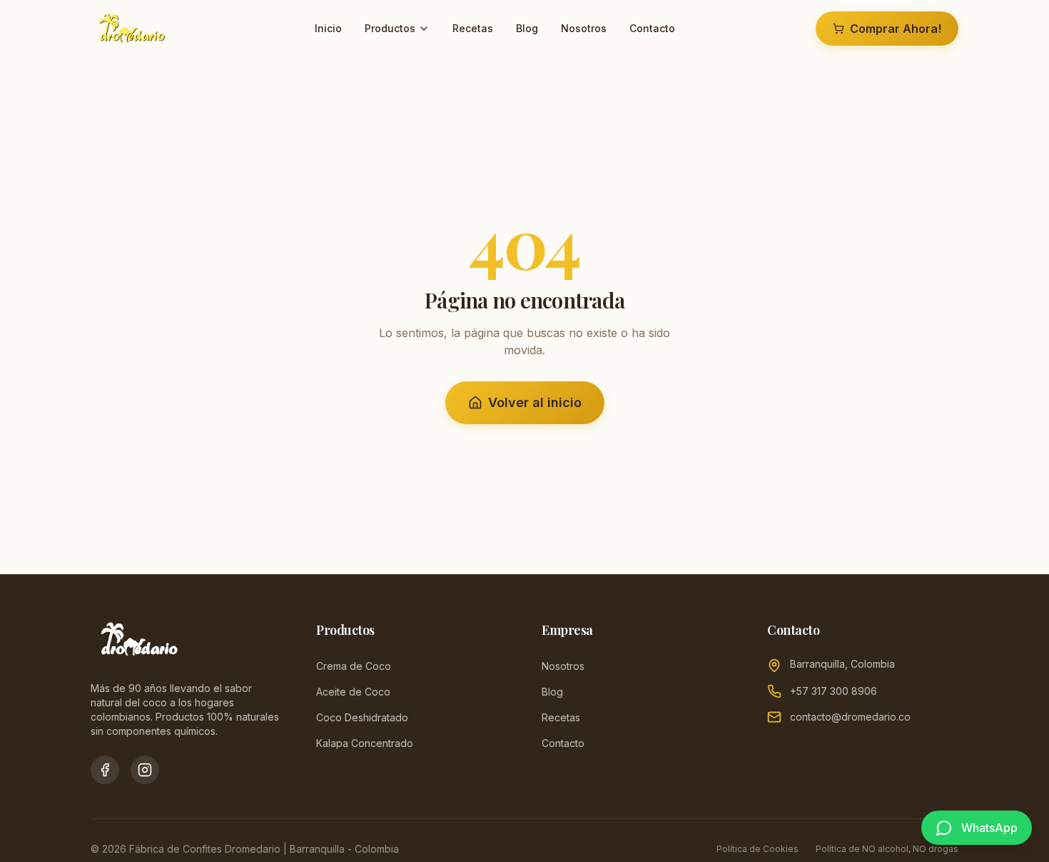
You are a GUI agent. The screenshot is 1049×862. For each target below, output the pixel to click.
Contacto (652, 28)
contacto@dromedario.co (850, 717)
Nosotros (584, 28)
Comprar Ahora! (895, 28)
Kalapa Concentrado (364, 743)
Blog (527, 28)
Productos (390, 28)
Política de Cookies (757, 848)
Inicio (328, 28)
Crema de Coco (353, 666)
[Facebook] (105, 770)
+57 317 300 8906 (833, 691)
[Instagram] (145, 770)
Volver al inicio (535, 402)
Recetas (472, 28)
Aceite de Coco (353, 692)
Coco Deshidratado (362, 717)
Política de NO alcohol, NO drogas (887, 848)
